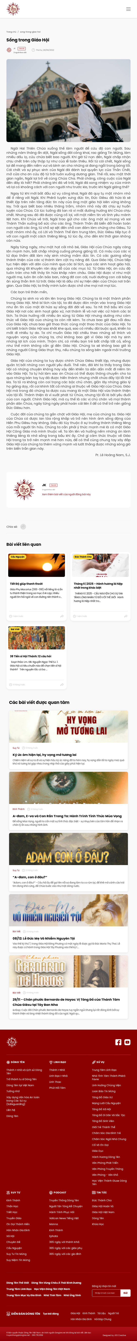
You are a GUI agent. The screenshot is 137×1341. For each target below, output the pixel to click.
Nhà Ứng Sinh (72, 1295)
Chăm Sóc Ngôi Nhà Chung (109, 1139)
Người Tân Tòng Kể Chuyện (66, 1206)
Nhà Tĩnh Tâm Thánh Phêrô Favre (108, 1077)
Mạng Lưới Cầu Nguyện (106, 1103)
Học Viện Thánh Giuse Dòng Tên (109, 1182)
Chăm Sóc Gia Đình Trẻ (106, 1133)
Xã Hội (10, 1236)
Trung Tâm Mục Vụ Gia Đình (23, 1295)
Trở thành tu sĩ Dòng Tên (21, 1079)
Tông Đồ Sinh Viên (103, 1121)
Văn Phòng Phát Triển (105, 1163)
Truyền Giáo (13, 1218)
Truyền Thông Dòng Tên (64, 1200)
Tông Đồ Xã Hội (101, 1109)
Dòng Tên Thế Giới (17, 1282)
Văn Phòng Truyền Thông (107, 1169)
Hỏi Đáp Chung (102, 1319)
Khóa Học (98, 1224)
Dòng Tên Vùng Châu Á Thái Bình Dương (56, 1282)
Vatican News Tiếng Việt (64, 1218)
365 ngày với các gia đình (65, 1254)
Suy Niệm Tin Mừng (18, 1260)
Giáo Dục (97, 1151)
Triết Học (11, 1212)
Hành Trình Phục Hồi (61, 1212)
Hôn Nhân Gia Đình (18, 1230)
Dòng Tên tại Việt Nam (20, 1085)
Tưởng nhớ (13, 1091)
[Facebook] (118, 1042)
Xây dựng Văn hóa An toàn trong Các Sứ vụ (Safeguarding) (22, 1101)
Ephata (53, 1236)
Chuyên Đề (13, 1242)
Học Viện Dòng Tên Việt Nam (52, 1289)
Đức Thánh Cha (101, 1200)
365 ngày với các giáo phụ (65, 1248)
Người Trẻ (113, 1313)
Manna (53, 1224)
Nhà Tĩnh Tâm (52, 1295)
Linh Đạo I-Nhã (58, 1076)
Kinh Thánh (13, 1200)
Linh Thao (55, 1082)
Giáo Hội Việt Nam (103, 1212)
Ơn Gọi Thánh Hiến (18, 1224)
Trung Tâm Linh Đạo (104, 1070)
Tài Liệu (101, 1313)
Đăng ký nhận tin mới (104, 1286)
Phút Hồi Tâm (57, 1088)
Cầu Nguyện (14, 1248)
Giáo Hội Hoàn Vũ (102, 1206)
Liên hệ (10, 1110)
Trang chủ (11, 31)
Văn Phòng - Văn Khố (105, 1175)
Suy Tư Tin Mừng (16, 1254)
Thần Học (12, 1206)
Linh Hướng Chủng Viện (106, 1085)
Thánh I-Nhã (57, 1070)
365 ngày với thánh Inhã (64, 1242)
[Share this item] (62, 616)
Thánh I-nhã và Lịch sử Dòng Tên (24, 1071)
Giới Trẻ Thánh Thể (103, 1127)
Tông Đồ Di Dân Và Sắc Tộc (108, 1115)
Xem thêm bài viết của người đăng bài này (66, 494)
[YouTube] (127, 1042)
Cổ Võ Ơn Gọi (100, 1145)
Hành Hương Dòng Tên (106, 1157)
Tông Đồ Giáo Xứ (102, 1097)
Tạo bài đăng (51, 1313)
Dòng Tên (12, 1116)
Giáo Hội (75, 1313)
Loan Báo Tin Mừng (103, 1091)
